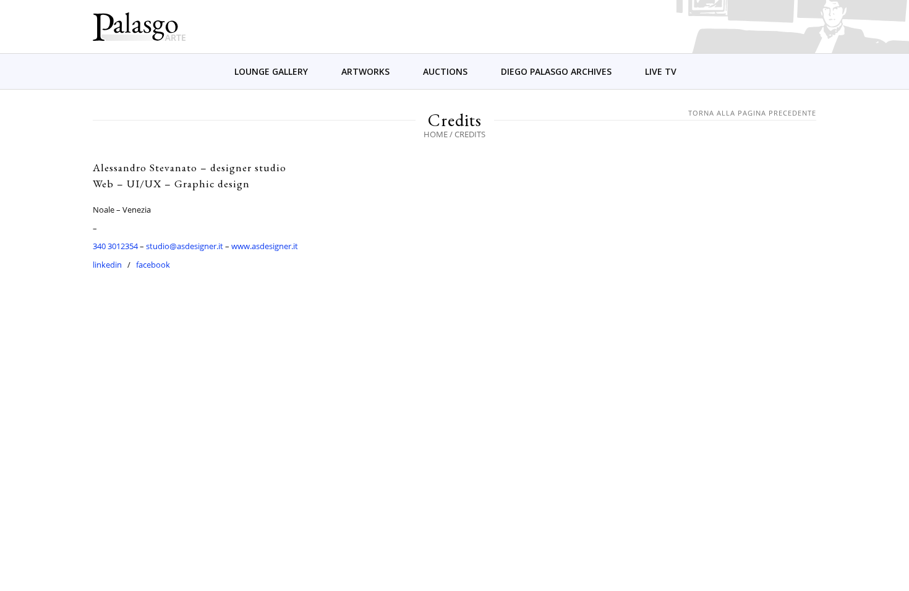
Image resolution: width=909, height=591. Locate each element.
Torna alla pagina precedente (752, 112)
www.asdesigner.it (264, 246)
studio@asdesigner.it (184, 246)
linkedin (107, 264)
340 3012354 (115, 246)
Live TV (660, 71)
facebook (153, 264)
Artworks (365, 71)
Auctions (445, 71)
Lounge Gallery (271, 71)
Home (436, 134)
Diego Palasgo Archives (556, 71)
